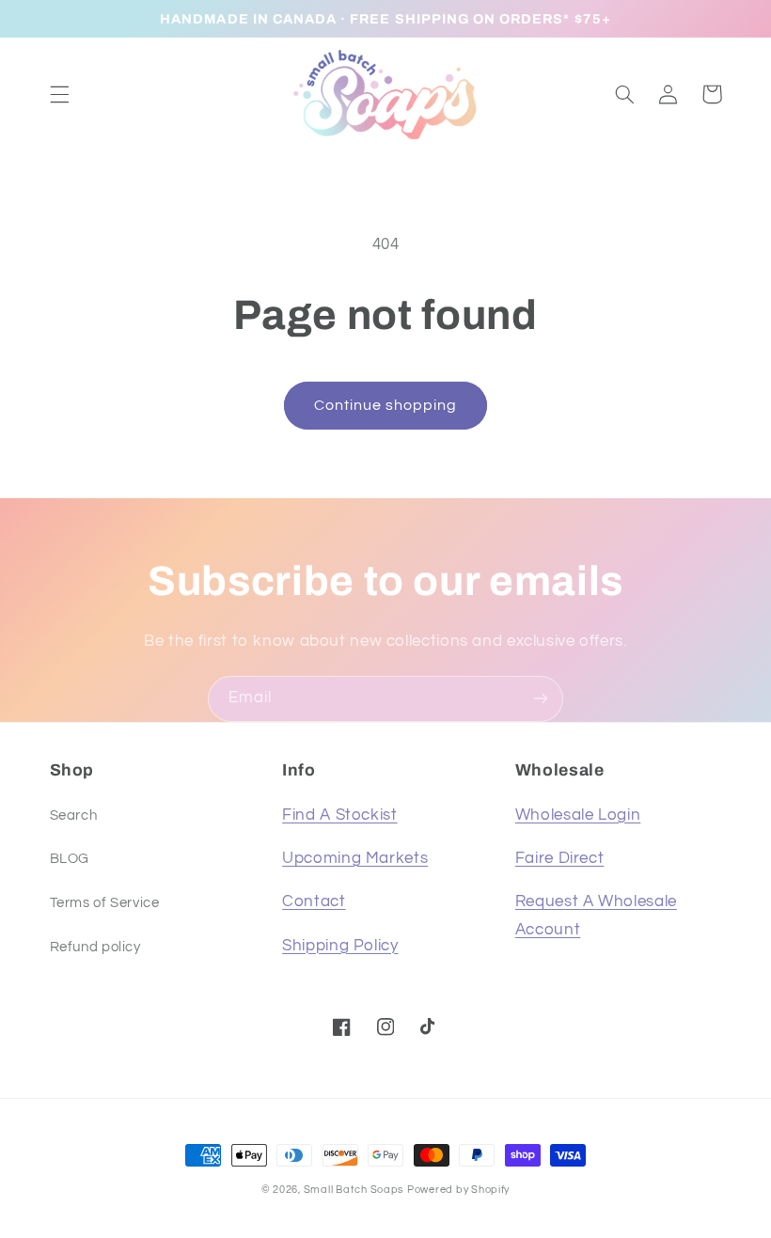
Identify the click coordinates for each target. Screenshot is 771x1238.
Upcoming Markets (355, 858)
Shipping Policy (340, 945)
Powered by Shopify (458, 1189)
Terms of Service (105, 903)
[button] (59, 94)
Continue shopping (386, 405)
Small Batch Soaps (354, 1189)
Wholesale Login (577, 815)
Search (74, 815)
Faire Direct (560, 858)
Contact (313, 901)
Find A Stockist (339, 815)
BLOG (70, 859)
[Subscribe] (540, 699)
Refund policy (95, 947)
